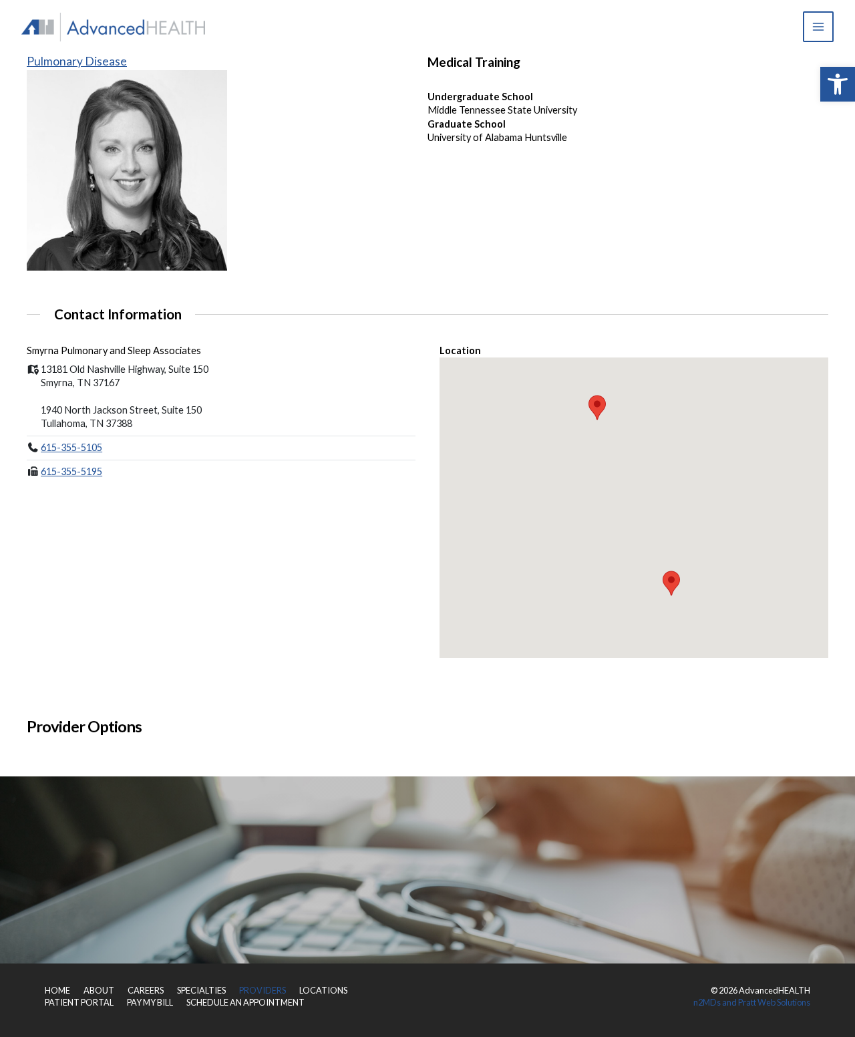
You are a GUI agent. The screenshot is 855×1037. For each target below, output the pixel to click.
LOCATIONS (323, 990)
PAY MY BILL (150, 1002)
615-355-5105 (71, 447)
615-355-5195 (71, 471)
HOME (57, 990)
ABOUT (98, 990)
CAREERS (146, 990)
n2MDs (707, 1002)
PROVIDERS (262, 990)
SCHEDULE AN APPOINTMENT (245, 1002)
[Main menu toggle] (818, 26)
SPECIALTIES (201, 990)
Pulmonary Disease (77, 61)
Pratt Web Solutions (774, 1002)
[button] (837, 84)
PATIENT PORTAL (79, 1002)
